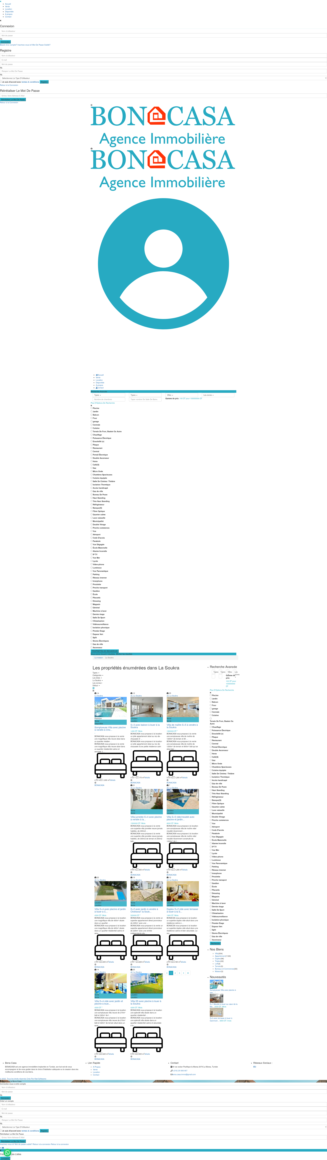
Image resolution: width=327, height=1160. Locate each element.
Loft (216, 963)
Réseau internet (100, 577)
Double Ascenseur (101, 458)
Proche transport (100, 587)
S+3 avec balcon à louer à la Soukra (145, 726)
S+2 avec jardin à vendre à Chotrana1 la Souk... (144, 910)
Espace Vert (98, 634)
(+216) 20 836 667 (179, 1070)
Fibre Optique (99, 511)
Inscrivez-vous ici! (7, 1144)
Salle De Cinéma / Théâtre (104, 481)
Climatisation (98, 621)
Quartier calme (99, 514)
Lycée (95, 561)
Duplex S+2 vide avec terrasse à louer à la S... (182, 910)
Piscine (96, 408)
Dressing (97, 601)
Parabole (97, 541)
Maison (218, 971)
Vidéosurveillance (100, 624)
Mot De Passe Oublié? (41, 44)
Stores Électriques (101, 641)
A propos (8, 14)
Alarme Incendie (100, 551)
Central (96, 451)
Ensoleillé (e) (98, 441)
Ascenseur (97, 647)
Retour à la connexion (41, 1144)
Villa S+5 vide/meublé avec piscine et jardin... (180, 818)
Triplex (217, 961)
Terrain (218, 966)
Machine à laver (100, 611)
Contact (8, 16)
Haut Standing (99, 498)
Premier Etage (99, 631)
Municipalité (98, 521)
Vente (7, 6)
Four (95, 418)
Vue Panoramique (100, 571)
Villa (216, 953)
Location (8, 9)
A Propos (96, 1067)
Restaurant (97, 448)
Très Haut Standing (101, 501)
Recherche (215, 943)
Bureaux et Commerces (224, 968)
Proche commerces (101, 527)
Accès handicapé (100, 488)
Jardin (95, 411)
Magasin (96, 604)
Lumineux (97, 567)
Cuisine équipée (100, 478)
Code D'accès (99, 537)
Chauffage (97, 434)
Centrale (96, 424)
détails (112, 780)
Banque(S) (97, 508)
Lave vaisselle (99, 518)
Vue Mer (96, 557)
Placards (96, 597)
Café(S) (96, 464)
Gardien (96, 591)
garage (96, 421)
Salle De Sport (99, 617)
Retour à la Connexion (9, 85)
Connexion (5, 42)
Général (96, 607)
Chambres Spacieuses (102, 474)
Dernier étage (98, 614)
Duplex (218, 958)
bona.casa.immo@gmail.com (184, 1074)
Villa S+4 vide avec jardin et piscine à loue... (109, 1002)
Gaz (94, 468)
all (131, 695)
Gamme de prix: (172, 398)
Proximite (97, 584)
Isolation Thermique (101, 484)
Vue (94, 531)
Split (95, 637)
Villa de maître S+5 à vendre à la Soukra (182, 726)
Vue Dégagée (98, 544)
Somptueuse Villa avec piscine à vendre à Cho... (110, 728)
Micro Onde (98, 471)
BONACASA (99, 785)
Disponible (9, 11)
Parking (96, 574)
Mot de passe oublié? (23, 1144)
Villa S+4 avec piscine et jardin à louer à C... (110, 910)
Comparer (5, 1158)
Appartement (220, 956)
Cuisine (96, 428)
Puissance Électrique (102, 438)
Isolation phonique (101, 627)
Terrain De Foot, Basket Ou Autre (107, 431)
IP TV (95, 554)
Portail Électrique (100, 454)
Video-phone (98, 564)
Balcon (96, 414)
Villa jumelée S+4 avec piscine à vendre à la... (146, 818)
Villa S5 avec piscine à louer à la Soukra (146, 1002)
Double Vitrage (99, 524)
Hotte (95, 461)
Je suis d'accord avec (20, 82)
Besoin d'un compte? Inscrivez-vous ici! (16, 44)
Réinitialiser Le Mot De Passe (13, 99)
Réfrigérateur (98, 504)
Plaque (96, 444)
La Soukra (99, 695)
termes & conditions (30, 82)
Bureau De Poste (100, 494)
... (111, 741)
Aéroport (97, 534)
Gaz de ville (98, 491)
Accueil (8, 4)
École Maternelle (100, 547)
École (95, 594)
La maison (99, 657)
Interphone (97, 581)
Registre (44, 82)
